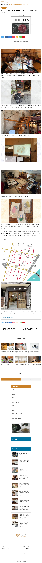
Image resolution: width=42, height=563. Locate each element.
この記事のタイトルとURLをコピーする (21, 41)
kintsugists (13, 394)
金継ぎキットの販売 (26, 546)
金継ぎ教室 (25, 550)
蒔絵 (13, 389)
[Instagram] (18, 539)
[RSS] (23, 539)
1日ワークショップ (26, 553)
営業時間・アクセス (5, 548)
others (13, 397)
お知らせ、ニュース (15, 402)
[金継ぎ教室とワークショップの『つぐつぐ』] (5, 1)
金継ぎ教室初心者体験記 (16, 418)
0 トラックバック (31, 379)
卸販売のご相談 (26, 548)
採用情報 (3, 550)
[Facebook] (21, 539)
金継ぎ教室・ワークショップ (8, 317)
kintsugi (4, 7)
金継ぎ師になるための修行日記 (17, 413)
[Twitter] (20, 539)
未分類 (13, 405)
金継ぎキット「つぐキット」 (17, 410)
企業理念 (3, 546)
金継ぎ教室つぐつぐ (15, 416)
